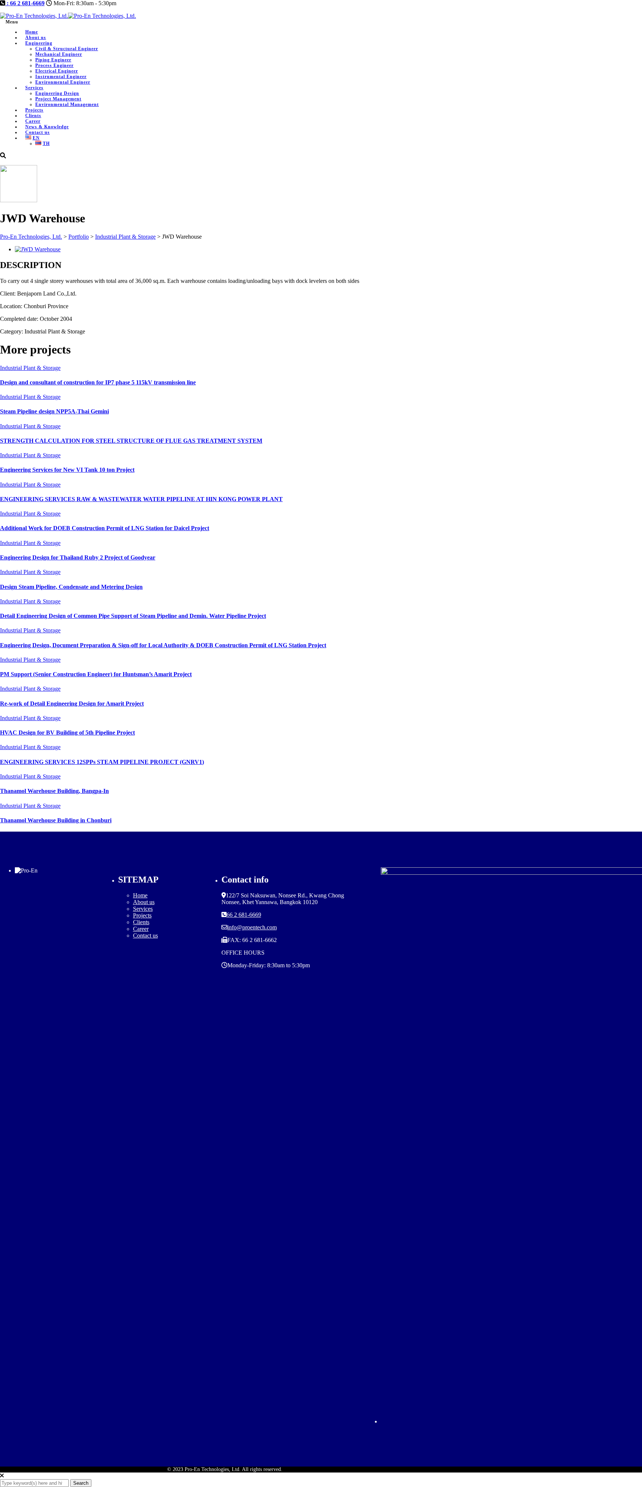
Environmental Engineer (62, 82)
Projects (142, 915)
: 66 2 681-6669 (25, 3)
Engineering (38, 43)
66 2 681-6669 (244, 915)
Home (140, 895)
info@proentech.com (252, 927)
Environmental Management (67, 104)
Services (34, 87)
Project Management (58, 98)
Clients (141, 922)
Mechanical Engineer (58, 54)
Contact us (145, 935)
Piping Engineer (53, 59)
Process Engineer (54, 65)
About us (144, 902)
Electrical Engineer (56, 71)
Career (141, 929)
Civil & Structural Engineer (66, 48)
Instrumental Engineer (61, 76)
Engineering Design (57, 93)
